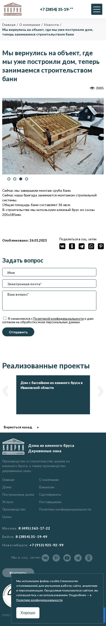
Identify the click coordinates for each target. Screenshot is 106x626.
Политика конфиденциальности (65, 509)
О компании (49, 479)
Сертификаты (50, 494)
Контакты (18, 573)
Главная (8, 479)
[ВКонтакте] (62, 246)
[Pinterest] (101, 246)
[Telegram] (82, 246)
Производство (14, 509)
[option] (53, 136)
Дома (6, 487)
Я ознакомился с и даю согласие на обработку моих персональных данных (48, 320)
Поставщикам (50, 502)
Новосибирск (15, 545)
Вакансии (46, 487)
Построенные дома (18, 494)
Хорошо (27, 613)
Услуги (7, 502)
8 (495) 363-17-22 (34, 528)
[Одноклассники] (72, 246)
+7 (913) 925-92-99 (46, 545)
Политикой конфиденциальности (58, 319)
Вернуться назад (18, 427)
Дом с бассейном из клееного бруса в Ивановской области (51, 385)
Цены (7, 516)
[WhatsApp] (91, 246)
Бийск (8, 536)
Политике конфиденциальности (39, 600)
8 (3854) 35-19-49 (31, 536)
